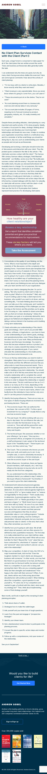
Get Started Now (23, 683)
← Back (24, 47)
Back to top (23, 655)
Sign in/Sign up (12, 722)
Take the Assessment (23, 250)
